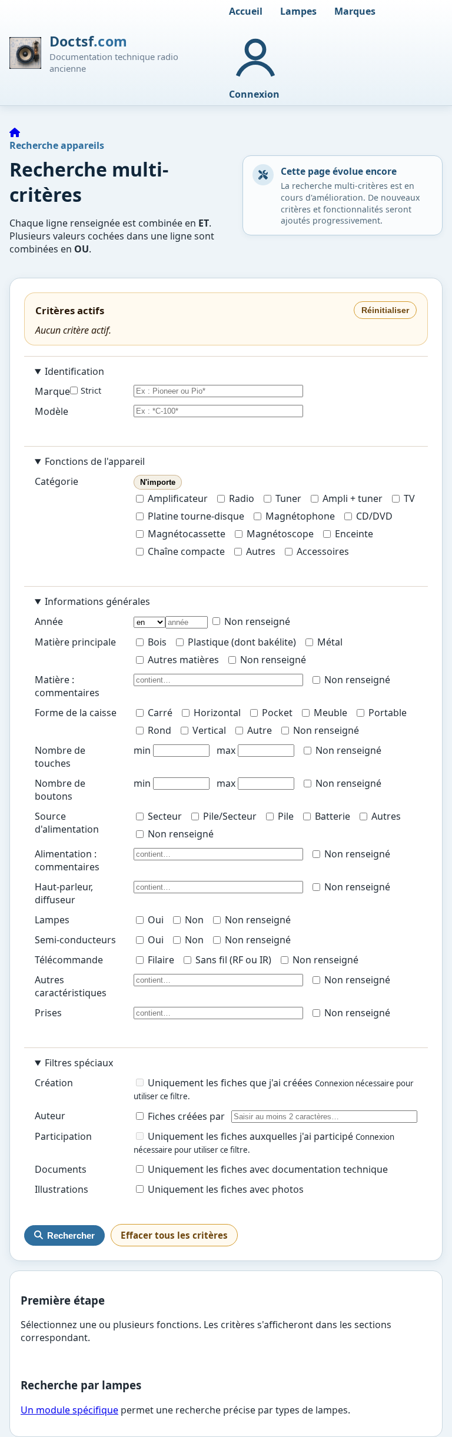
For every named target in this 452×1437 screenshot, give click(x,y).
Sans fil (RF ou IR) (233, 959)
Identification (74, 371)
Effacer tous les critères (174, 1235)
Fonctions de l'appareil (95, 461)
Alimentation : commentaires (67, 860)
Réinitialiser (385, 310)
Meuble (330, 712)
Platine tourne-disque (196, 516)
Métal (330, 642)
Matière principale (75, 642)
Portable (387, 712)
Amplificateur (178, 498)
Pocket (277, 712)
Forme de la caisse (76, 712)
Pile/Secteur (230, 816)
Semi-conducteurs (75, 939)
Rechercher (71, 1235)
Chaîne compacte (186, 551)
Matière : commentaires (67, 686)
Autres (260, 551)
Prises (48, 1012)
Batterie (332, 816)
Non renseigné (256, 621)
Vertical (209, 730)
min (142, 750)
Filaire (161, 959)
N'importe (157, 482)
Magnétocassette (186, 533)
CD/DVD (374, 516)
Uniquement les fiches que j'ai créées (230, 1082)
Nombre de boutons (60, 790)
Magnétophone (300, 516)
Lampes (298, 11)
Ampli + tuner (353, 498)
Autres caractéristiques (71, 986)
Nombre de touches (60, 757)
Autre (259, 730)
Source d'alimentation (67, 823)
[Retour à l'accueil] (14, 132)
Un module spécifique (69, 1409)
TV (409, 498)
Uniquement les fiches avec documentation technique (266, 1169)
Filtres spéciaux (79, 1062)
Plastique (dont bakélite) (242, 642)
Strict (91, 390)
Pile (286, 816)
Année (49, 621)
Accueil (245, 11)
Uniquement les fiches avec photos (224, 1189)
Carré (160, 712)
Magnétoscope (280, 533)
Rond (159, 730)
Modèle (51, 411)
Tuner (288, 498)
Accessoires (323, 551)
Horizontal (217, 712)
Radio (241, 498)
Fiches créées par (185, 1116)
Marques (354, 11)
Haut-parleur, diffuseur (64, 893)
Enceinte (354, 533)
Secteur (165, 816)
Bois (157, 642)
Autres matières (183, 659)
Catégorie (56, 481)
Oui (156, 919)
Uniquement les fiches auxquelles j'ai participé (250, 1136)
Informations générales (97, 601)
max (226, 750)
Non (194, 919)
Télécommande (69, 959)
